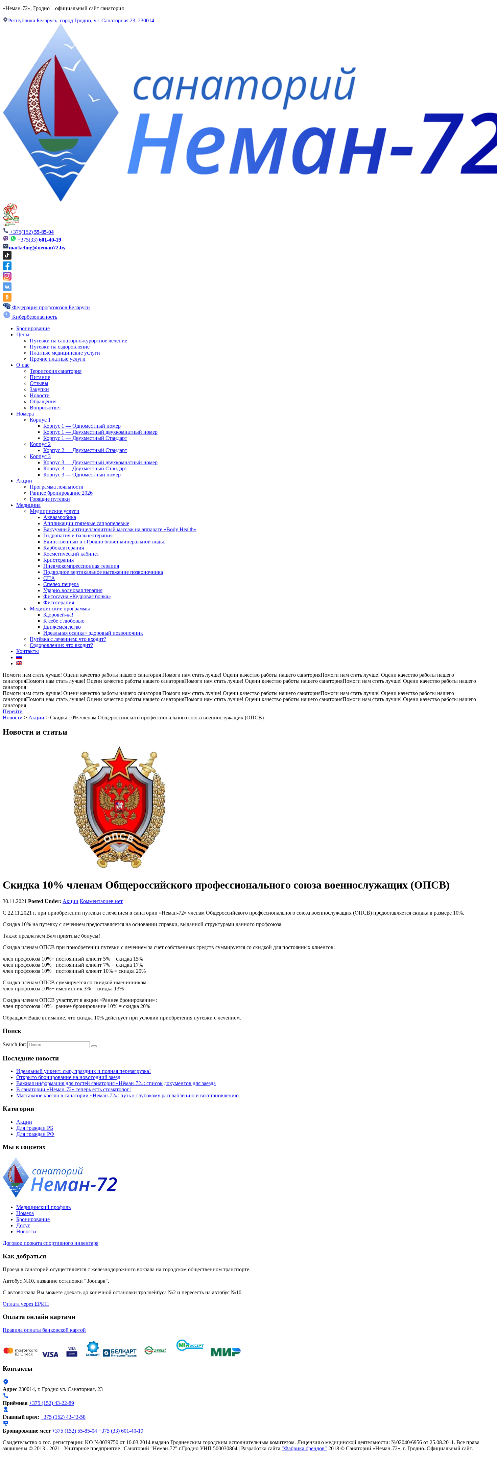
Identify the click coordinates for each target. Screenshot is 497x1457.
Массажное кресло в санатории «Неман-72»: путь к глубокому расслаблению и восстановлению (127, 1095)
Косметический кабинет (71, 554)
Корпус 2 (40, 444)
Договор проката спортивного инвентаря (50, 1243)
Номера (25, 414)
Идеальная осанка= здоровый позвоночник (93, 633)
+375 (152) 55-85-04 (74, 1431)
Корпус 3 (40, 456)
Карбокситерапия (63, 548)
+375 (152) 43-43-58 (63, 1417)
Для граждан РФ (35, 1134)
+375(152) (31, 232)
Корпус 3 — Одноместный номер (82, 474)
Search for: (14, 1044)
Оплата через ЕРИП (26, 1304)
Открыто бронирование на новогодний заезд (68, 1077)
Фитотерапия (58, 602)
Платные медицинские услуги (65, 353)
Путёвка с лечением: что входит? (68, 639)
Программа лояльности (57, 487)
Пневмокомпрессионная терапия (81, 566)
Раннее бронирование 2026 (61, 493)
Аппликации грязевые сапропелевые (86, 523)
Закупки (39, 389)
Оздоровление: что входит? (61, 645)
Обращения (43, 401)
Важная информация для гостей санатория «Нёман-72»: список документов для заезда (116, 1083)
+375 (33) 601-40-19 (120, 1431)
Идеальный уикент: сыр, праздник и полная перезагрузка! (83, 1071)
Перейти (13, 711)
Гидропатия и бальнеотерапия (78, 535)
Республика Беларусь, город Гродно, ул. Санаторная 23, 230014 (81, 20)
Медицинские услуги (54, 511)
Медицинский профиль (43, 1207)
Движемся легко (62, 627)
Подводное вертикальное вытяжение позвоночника (103, 572)
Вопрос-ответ (45, 407)
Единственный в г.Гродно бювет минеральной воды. (104, 541)
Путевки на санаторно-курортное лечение (78, 340)
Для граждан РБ (34, 1128)
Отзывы (39, 383)
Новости (40, 395)
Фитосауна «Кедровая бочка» (77, 596)
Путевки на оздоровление (60, 347)
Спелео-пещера (61, 584)
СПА (49, 578)
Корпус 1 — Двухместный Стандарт (85, 438)
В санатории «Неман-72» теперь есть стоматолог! (73, 1089)
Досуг (23, 1225)
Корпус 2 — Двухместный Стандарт (85, 450)
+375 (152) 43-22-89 (51, 1403)
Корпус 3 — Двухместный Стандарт (85, 468)
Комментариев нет (101, 901)
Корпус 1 (40, 420)
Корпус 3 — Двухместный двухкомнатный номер (100, 462)
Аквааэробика (59, 517)
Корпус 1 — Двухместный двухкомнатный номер (100, 432)
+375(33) (39, 240)
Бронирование (33, 328)
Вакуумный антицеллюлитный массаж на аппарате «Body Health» (119, 529)
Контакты (27, 651)
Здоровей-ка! (58, 615)
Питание (40, 377)
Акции (24, 481)
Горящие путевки (50, 499)
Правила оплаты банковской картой (44, 1330)
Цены (22, 334)
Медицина (28, 505)
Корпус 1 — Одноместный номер (82, 426)
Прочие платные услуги (58, 359)
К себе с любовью (64, 621)
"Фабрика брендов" (304, 1448)
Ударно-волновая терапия (72, 590)
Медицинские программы (60, 608)
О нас (22, 365)
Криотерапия (58, 560)
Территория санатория (55, 371)
